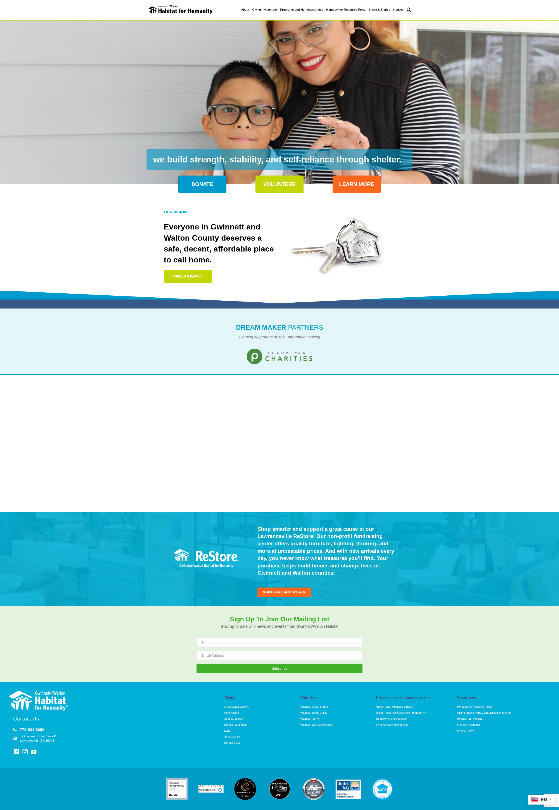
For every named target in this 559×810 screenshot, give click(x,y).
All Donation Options (236, 706)
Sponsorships (232, 736)
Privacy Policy (465, 730)
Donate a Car (232, 742)
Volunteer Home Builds (313, 712)
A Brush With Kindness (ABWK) (394, 706)
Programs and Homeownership (301, 9)
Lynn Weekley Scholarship (392, 724)
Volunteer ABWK (309, 718)
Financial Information (469, 724)
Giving (256, 9)
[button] (279, 668)
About (245, 9)
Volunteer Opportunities (314, 706)
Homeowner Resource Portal (346, 9)
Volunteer (270, 9)
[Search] (408, 10)
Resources (466, 697)
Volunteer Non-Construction (316, 724)
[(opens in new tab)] (279, 356)
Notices (398, 9)
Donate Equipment (235, 724)
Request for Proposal (469, 718)
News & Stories (379, 9)
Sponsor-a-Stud (233, 718)
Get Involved (231, 712)
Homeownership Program (391, 718)
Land (227, 730)
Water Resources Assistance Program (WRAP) (403, 712)
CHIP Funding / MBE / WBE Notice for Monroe (484, 712)
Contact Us (26, 719)
